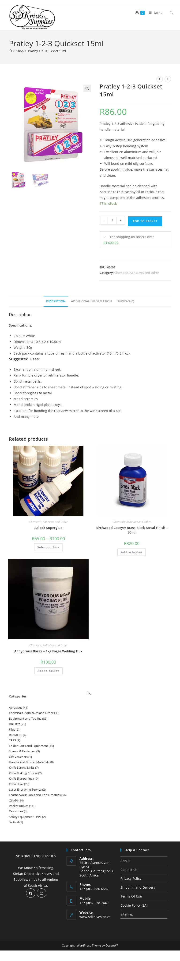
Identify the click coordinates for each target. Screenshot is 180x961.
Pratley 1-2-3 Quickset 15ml (47, 51)
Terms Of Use (131, 896)
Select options (48, 547)
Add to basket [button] (131, 552)
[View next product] (168, 79)
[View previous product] (159, 79)
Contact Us (128, 869)
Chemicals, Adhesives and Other (136, 273)
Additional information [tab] (91, 301)
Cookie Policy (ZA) (133, 905)
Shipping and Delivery (137, 887)
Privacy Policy (130, 878)
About (125, 861)
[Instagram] (41, 893)
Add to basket (145, 221)
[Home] (10, 51)
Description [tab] (55, 301)
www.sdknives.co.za (95, 917)
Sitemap (126, 914)
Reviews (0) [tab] (125, 301)
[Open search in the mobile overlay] (168, 12)
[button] (87, 88)
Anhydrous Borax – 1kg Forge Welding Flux (48, 651)
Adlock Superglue (48, 527)
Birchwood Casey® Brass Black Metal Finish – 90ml (132, 530)
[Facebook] (30, 893)
